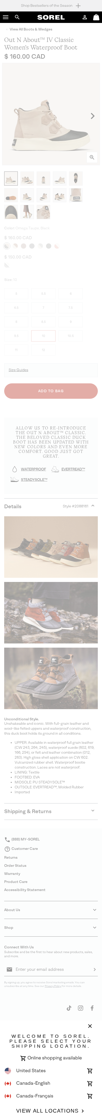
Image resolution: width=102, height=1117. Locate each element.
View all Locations (47, 1111)
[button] (6, 17)
